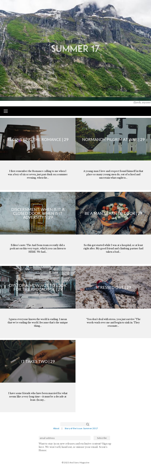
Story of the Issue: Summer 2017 (81, 428)
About (56, 428)
